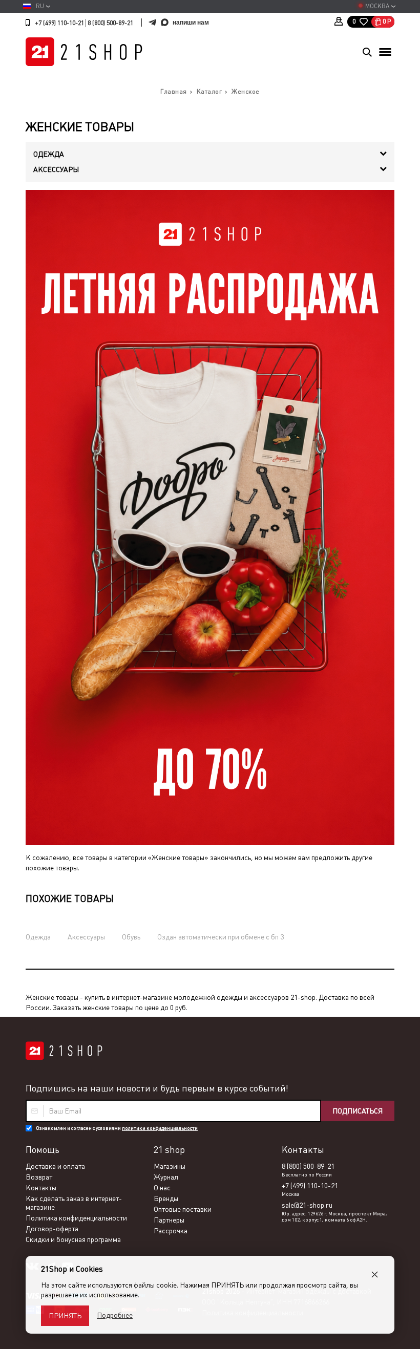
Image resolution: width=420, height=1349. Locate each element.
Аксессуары (86, 937)
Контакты (41, 1188)
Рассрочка (170, 1231)
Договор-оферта (52, 1229)
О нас (162, 1188)
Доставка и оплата (55, 1166)
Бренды (166, 1198)
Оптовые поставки (183, 1209)
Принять (65, 1316)
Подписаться (357, 1111)
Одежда (38, 937)
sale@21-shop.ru (307, 1205)
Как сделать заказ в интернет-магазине (74, 1202)
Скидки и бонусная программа (73, 1239)
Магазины (169, 1166)
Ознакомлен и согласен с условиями (117, 1128)
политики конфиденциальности (160, 1128)
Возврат (39, 1177)
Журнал (166, 1177)
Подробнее (115, 1315)
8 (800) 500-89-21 (110, 23)
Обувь (131, 937)
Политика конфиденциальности (76, 1218)
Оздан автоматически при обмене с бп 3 (220, 937)
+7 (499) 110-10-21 (59, 23)
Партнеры (169, 1220)
